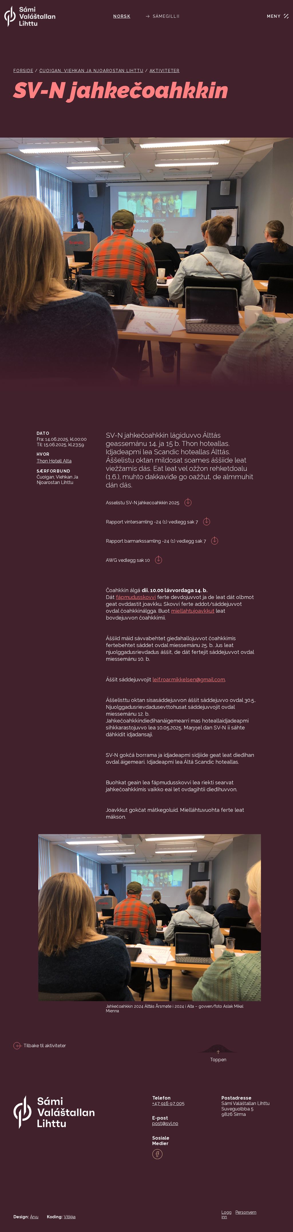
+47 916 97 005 (168, 1103)
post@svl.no (165, 1123)
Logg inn (226, 1214)
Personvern (245, 1212)
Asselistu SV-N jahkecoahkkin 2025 (143, 502)
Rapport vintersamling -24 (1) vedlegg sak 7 (152, 522)
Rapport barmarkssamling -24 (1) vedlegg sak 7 (156, 541)
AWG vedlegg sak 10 (128, 560)
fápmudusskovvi (136, 597)
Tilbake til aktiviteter (44, 1045)
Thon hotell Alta (54, 461)
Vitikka (70, 1217)
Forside (23, 70)
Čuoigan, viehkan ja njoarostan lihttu (91, 70)
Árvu (34, 1217)
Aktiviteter (165, 70)
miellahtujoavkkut (192, 611)
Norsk (121, 16)
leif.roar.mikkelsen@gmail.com (189, 679)
